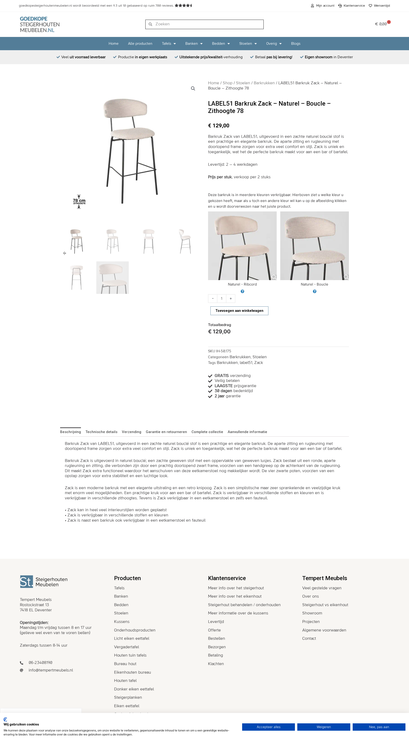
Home (114, 43)
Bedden (218, 43)
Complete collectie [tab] (207, 432)
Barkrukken (264, 83)
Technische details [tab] (101, 432)
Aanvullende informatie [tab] (247, 432)
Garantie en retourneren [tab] (166, 432)
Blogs (295, 43)
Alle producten (140, 43)
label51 (246, 363)
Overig (271, 43)
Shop (227, 83)
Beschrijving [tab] (70, 432)
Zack (258, 363)
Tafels (166, 43)
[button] (193, 88)
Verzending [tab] (131, 432)
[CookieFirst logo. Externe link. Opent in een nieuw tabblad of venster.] (5, 719)
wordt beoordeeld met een (97, 5)
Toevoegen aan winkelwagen (239, 311)
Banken (191, 43)
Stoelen (245, 43)
